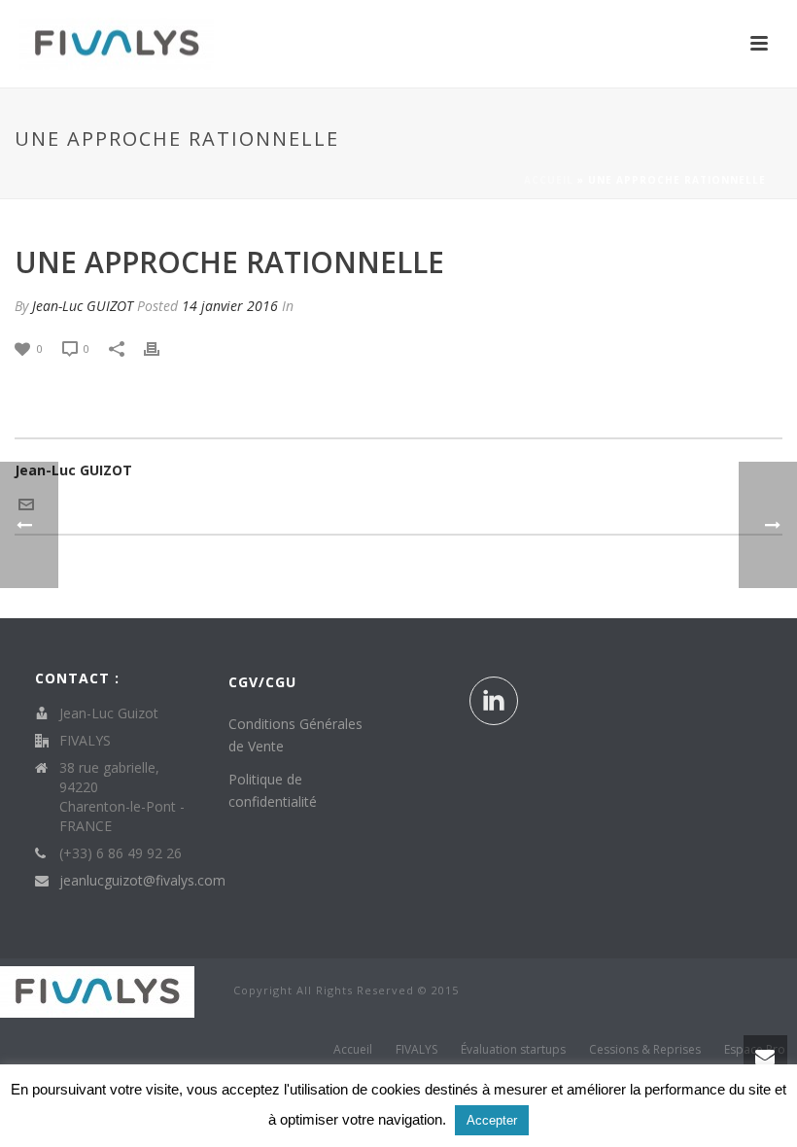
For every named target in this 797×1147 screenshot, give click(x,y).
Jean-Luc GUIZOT (82, 305)
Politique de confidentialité (272, 790)
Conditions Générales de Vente (295, 734)
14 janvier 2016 (230, 305)
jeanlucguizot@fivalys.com (142, 880)
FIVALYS (416, 1050)
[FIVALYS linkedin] (493, 701)
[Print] (161, 347)
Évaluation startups (513, 1050)
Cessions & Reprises (645, 1050)
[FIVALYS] (97, 990)
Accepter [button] (492, 1120)
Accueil (548, 180)
